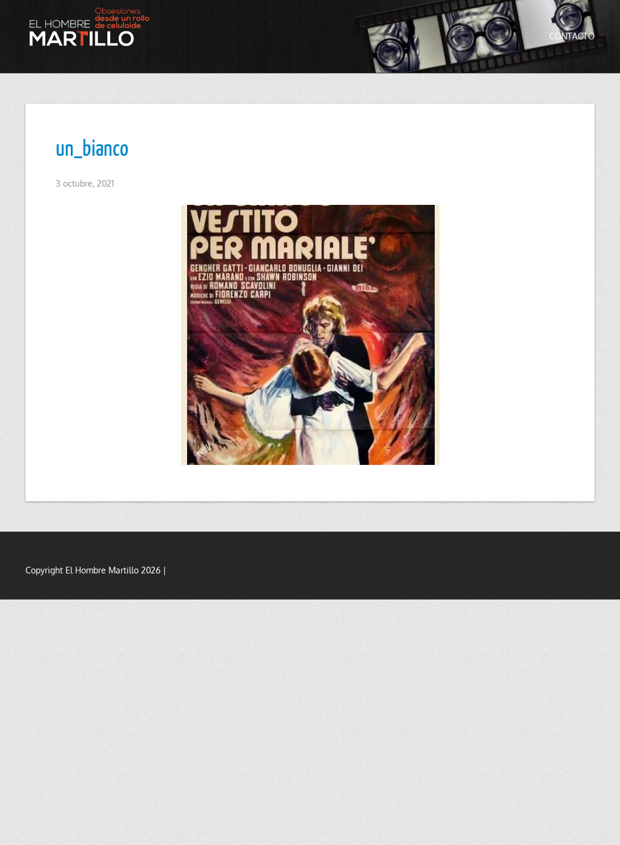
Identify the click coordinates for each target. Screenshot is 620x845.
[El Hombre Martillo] (92, 26)
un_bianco (92, 147)
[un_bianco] (310, 335)
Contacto (572, 36)
